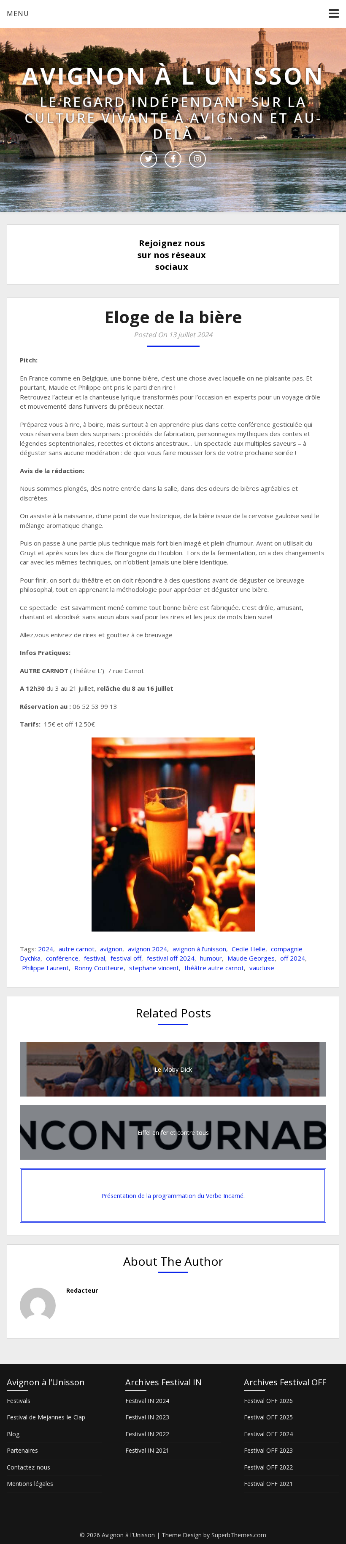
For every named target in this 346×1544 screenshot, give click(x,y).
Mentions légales (30, 1484)
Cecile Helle (248, 949)
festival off (126, 958)
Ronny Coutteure (99, 968)
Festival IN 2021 (147, 1450)
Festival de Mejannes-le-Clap (46, 1417)
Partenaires (22, 1450)
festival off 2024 (171, 958)
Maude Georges (251, 958)
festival (94, 958)
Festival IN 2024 (147, 1401)
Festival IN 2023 (147, 1417)
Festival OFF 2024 (268, 1434)
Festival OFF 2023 (268, 1450)
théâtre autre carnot (214, 968)
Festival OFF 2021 (268, 1484)
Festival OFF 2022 (268, 1467)
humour (211, 958)
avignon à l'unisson (199, 949)
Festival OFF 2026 (268, 1401)
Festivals (18, 1401)
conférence (62, 958)
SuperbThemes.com (238, 1535)
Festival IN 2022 (147, 1434)
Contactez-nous (28, 1467)
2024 (45, 949)
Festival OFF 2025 (268, 1417)
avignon (111, 949)
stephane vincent (154, 968)
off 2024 (292, 958)
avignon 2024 (147, 949)
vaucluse (261, 968)
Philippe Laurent (45, 968)
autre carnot (77, 949)
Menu (18, 13)
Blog (13, 1434)
